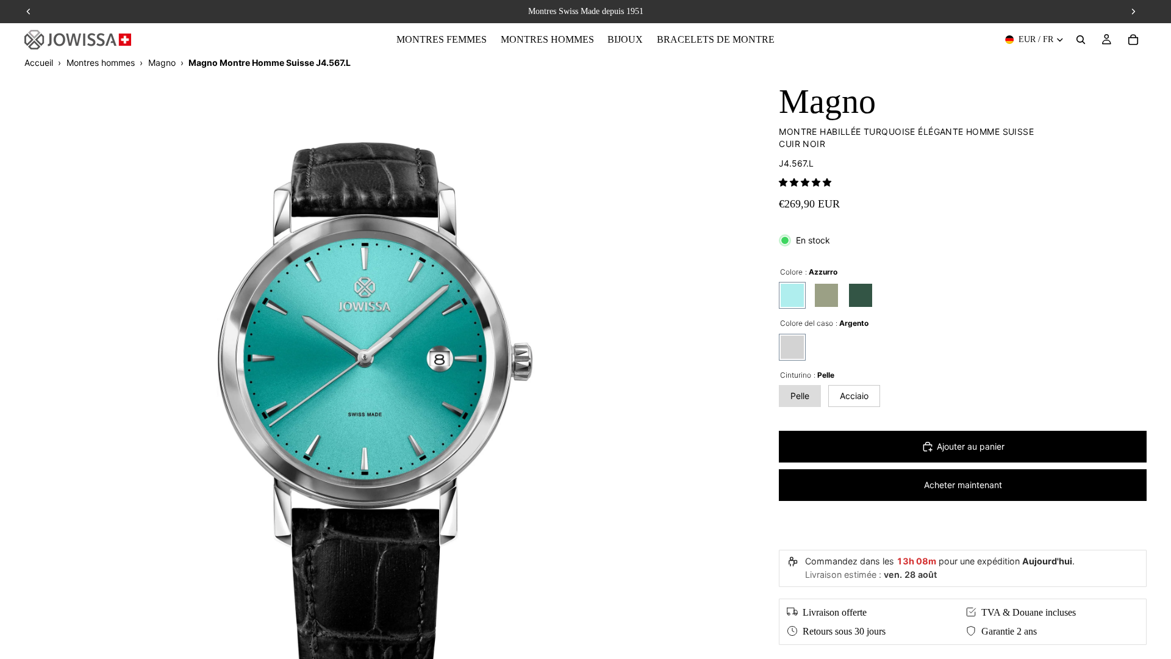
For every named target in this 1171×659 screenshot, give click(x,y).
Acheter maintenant (963, 485)
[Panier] (1133, 39)
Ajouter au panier (970, 446)
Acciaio (854, 396)
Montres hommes (100, 62)
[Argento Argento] (792, 347)
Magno (162, 62)
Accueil (38, 62)
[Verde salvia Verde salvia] (826, 295)
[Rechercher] (1080, 39)
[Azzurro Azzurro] (792, 295)
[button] (805, 182)
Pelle (799, 396)
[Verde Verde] (860, 295)
